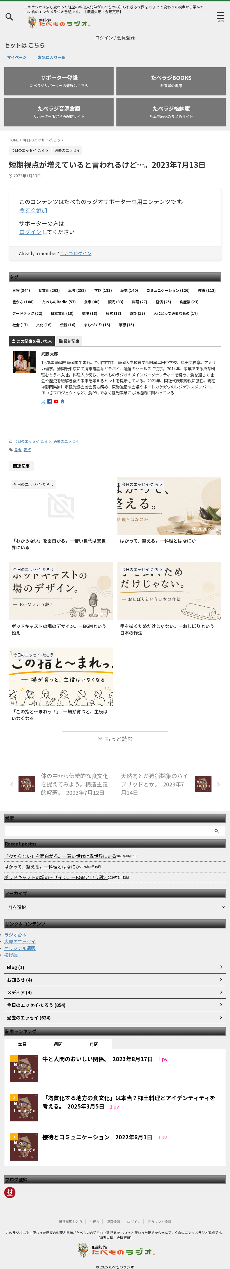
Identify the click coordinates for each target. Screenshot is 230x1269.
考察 (21, 284)
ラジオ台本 (15, 928)
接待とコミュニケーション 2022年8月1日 (98, 1131)
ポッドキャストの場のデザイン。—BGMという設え (56, 871)
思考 (77, 284)
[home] (63, 396)
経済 (163, 296)
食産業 (189, 296)
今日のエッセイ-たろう (32, 435)
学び (103, 284)
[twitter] (44, 396)
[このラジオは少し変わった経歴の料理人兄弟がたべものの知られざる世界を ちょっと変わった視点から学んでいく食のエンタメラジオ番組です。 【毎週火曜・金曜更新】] (57, 24)
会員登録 (126, 37)
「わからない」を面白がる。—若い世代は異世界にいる (60, 850)
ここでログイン (75, 253)
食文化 (49, 284)
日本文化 (62, 307)
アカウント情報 (159, 1215)
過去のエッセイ (66, 435)
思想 (126, 319)
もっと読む (119, 733)
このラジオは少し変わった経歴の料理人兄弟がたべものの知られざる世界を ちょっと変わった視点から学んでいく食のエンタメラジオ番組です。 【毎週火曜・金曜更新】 (115, 1229)
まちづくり (97, 319)
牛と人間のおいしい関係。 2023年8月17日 (98, 1053)
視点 (27, 443)
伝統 (67, 319)
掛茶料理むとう (70, 1215)
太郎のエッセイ (20, 935)
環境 (89, 307)
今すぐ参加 (33, 210)
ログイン (104, 37)
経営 (113, 307)
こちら (20, 45)
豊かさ (23, 296)
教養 (207, 284)
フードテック (27, 307)
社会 (20, 319)
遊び (137, 307)
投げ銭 (11, 949)
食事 (92, 296)
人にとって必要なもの (175, 307)
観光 (115, 296)
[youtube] (56, 396)
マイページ (17, 57)
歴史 (129, 284)
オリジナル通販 (20, 942)
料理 (139, 296)
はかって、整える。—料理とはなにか (158, 534)
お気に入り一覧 (51, 57)
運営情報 (113, 1215)
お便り (94, 1215)
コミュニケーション (168, 284)
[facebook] (50, 396)
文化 (44, 319)
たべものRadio (59, 296)
